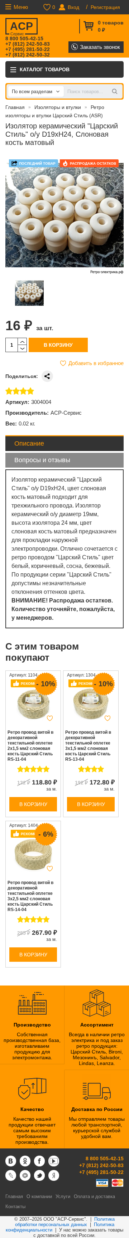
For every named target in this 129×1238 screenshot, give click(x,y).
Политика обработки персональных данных (65, 1221)
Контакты (15, 1206)
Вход (73, 7)
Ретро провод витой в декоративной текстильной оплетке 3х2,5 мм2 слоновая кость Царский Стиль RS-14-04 (30, 896)
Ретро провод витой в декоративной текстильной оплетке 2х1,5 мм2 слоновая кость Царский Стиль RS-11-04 (30, 746)
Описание (29, 443)
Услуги (63, 1196)
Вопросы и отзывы (42, 460)
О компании (39, 1196)
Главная (15, 107)
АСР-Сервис (66, 413)
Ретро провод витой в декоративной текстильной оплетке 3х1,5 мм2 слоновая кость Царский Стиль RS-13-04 (88, 746)
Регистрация (105, 7)
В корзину (58, 345)
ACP (21, 27)
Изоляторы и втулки (57, 107)
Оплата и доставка (94, 1196)
